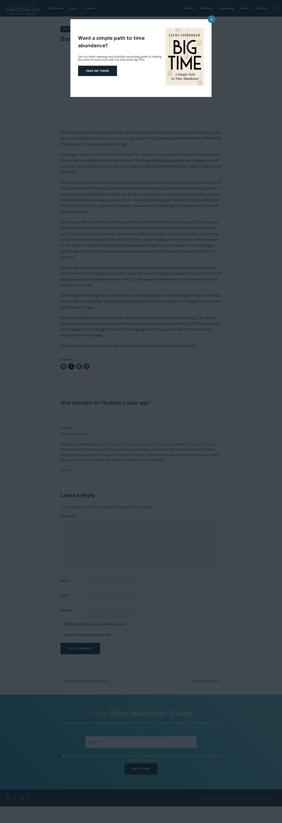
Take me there (97, 71)
